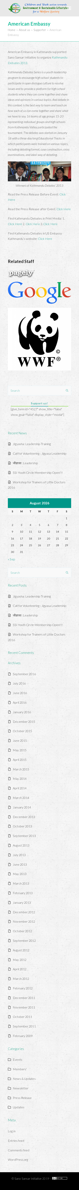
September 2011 (24, 1026)
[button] (69, 8)
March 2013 (21, 883)
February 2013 (23, 893)
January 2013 (22, 902)
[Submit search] (67, 390)
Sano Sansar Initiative (28, 1178)
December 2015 (24, 721)
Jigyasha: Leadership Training (32, 444)
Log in (12, 1131)
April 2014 (19, 788)
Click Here (64, 209)
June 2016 (20, 693)
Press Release (22, 1098)
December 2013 (24, 817)
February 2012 (23, 988)
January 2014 (22, 807)
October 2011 (22, 1016)
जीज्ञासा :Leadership (25, 463)
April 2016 (19, 702)
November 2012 (24, 921)
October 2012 (22, 931)
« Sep (11, 559)
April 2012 (19, 969)
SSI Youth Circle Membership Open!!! (38, 472)
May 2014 (19, 778)
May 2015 (19, 750)
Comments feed (18, 1150)
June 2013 (20, 864)
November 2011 (24, 1007)
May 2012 (19, 959)
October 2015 (22, 731)
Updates (18, 1107)
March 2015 (21, 769)
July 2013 (19, 855)
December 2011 (24, 998)
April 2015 (19, 759)
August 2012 (21, 950)
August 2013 (21, 845)
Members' (20, 1069)
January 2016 (22, 712)
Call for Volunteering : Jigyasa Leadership (39, 453)
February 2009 (23, 1036)
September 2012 (24, 940)
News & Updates (24, 1078)
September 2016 (24, 674)
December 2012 (24, 912)
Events (17, 1059)
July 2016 (19, 683)
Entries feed (16, 1140)
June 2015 (20, 740)
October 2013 (22, 826)
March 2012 (21, 978)
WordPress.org (18, 1159)
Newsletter (20, 1088)
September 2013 (24, 836)
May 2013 (19, 874)
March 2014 (21, 797)
